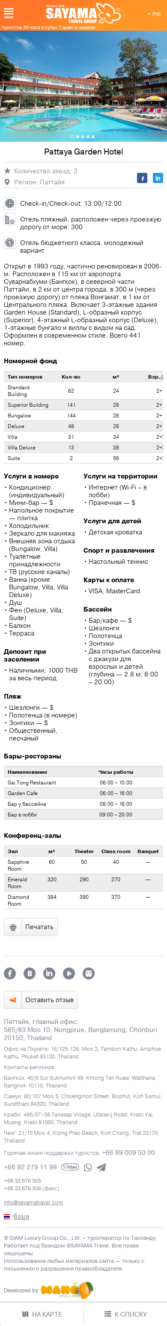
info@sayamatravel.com (33, 1203)
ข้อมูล (21, 1216)
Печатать (39, 927)
